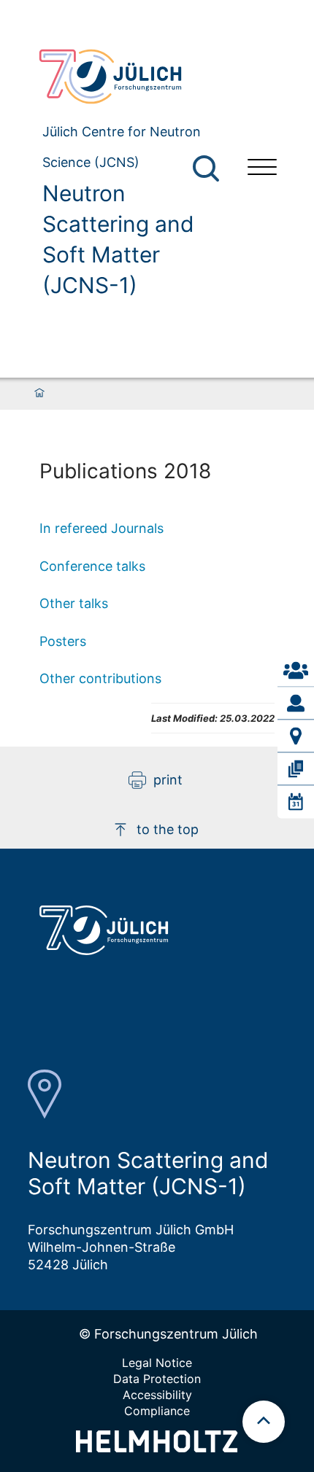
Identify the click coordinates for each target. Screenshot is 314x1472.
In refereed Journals (101, 528)
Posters (62, 641)
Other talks (73, 603)
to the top (168, 829)
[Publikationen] (295, 768)
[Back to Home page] (131, 76)
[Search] (208, 168)
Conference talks (92, 566)
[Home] (39, 393)
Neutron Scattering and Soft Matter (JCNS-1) (118, 239)
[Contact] (295, 670)
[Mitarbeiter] (295, 703)
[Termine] (295, 802)
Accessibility (157, 1394)
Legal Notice (157, 1362)
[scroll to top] (263, 1422)
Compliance (157, 1410)
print (168, 779)
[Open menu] (262, 169)
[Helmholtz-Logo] (156, 1447)
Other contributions (100, 678)
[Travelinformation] (295, 736)
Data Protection (157, 1378)
